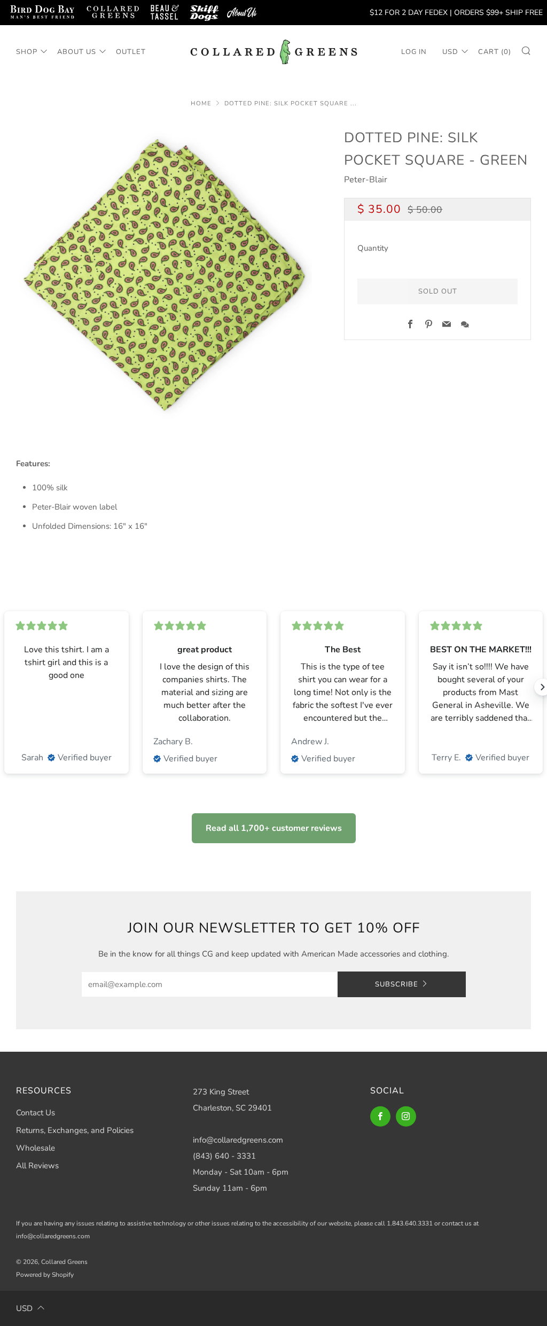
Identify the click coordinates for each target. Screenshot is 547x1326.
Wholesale (35, 1148)
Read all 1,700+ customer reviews (274, 828)
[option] (164, 275)
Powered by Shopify (45, 1274)
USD (450, 52)
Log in (414, 52)
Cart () (494, 52)
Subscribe (396, 984)
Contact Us (35, 1112)
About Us (76, 52)
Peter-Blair (365, 180)
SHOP (26, 52)
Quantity (372, 248)
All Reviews (37, 1165)
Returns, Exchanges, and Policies (75, 1130)
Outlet (131, 52)
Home (201, 103)
